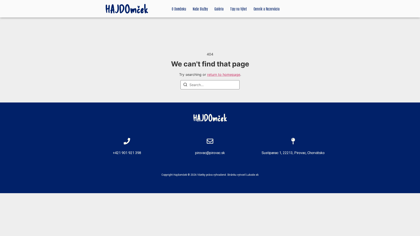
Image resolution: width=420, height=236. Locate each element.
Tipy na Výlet (238, 9)
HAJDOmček (126, 8)
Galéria (219, 9)
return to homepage (223, 74)
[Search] (185, 85)
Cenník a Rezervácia (267, 9)
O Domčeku (179, 9)
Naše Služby (200, 9)
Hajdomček (180, 174)
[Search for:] (210, 84)
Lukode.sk (252, 174)
